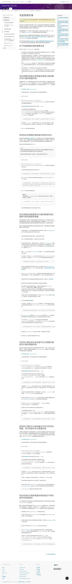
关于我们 (38, 567)
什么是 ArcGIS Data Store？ (8, 15)
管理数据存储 (38, 10)
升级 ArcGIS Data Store (8, 43)
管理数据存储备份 (7, 29)
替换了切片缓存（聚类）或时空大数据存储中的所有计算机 (33, 36)
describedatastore (51, 230)
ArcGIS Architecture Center (24, 578)
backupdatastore (49, 520)
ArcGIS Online (22, 567)
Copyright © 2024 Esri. (6, 581)
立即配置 (51, 279)
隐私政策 (19, 581)
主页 (4, 8)
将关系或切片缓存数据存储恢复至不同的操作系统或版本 (62, 45)
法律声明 (28, 581)
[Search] (60, 1)
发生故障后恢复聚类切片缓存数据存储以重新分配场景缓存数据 (62, 31)
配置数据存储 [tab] (6, 17)
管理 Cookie (24, 581)
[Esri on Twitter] (54, 569)
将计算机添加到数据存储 (9, 22)
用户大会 (38, 572)
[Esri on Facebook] (56, 569)
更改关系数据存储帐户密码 (9, 36)
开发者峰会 (39, 574)
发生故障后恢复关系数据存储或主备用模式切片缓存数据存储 (62, 23)
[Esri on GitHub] (58, 569)
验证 (30, 273)
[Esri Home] (56, 565)
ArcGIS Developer (23, 574)
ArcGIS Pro (21, 569)
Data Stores (22, 1)
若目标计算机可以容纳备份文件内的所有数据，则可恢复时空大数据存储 (62, 40)
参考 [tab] (5, 48)
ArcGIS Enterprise (23, 571)
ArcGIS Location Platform (24, 572)
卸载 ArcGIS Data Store (8, 45)
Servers (17, 1)
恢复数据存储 (6, 31)
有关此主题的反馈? (51, 554)
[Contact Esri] (60, 569)
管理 (10, 8)
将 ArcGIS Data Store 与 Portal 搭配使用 (26, 10)
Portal (14, 1)
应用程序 (29, 1)
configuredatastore (27, 399)
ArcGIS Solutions (22, 576)
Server (3, 571)
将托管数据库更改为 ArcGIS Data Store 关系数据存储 (9, 40)
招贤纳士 (38, 569)
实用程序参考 (27, 106)
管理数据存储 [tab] (6, 20)
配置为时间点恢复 (31, 41)
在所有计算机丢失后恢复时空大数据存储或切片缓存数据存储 (62, 35)
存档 (27, 19)
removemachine (35, 251)
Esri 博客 (38, 571)
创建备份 (31, 300)
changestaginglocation (40, 59)
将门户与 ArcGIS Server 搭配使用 (11, 10)
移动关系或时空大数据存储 (9, 34)
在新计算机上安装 (29, 89)
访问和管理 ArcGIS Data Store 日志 (8, 26)
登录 (64, 1)
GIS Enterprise (6, 1)
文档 (3, 578)
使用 (7, 8)
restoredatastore (28, 32)
